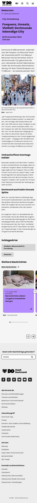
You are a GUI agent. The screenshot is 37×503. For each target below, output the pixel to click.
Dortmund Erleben (8, 404)
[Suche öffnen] (27, 3)
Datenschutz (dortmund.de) (12, 476)
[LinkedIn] (30, 379)
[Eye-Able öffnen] (22, 3)
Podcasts (5, 433)
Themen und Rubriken (10, 397)
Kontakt (4, 469)
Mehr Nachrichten (9, 267)
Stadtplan (5, 449)
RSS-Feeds (5, 459)
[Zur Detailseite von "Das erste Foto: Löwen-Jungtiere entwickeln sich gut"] (18, 291)
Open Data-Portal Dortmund (12, 453)
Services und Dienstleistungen (13, 394)
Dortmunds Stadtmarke (10, 436)
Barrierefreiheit (7, 456)
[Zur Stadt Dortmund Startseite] (7, 3)
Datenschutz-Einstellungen (12, 482)
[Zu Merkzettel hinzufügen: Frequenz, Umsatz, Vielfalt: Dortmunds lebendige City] (28, 336)
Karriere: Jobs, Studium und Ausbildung (16, 423)
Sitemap (5, 446)
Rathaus (5, 407)
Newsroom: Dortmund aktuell (12, 401)
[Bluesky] (19, 379)
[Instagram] (9, 379)
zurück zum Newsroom (11, 13)
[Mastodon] (14, 379)
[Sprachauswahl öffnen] (17, 3)
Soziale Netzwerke (8, 427)
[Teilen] (33, 336)
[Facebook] (3, 379)
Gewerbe (7, 254)
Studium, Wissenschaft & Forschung (14, 247)
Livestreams (6, 430)
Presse (4, 420)
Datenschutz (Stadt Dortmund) (13, 479)
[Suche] (32, 357)
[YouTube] (25, 379)
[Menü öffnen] (33, 3)
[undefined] (35, 291)
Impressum (6, 472)
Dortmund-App (7, 417)
